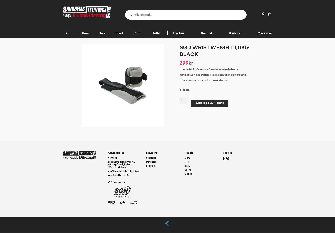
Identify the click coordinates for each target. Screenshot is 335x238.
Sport (187, 170)
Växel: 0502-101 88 (119, 175)
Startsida (151, 158)
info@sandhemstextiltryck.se (123, 171)
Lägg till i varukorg (209, 103)
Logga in (150, 166)
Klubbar (234, 33)
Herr (186, 162)
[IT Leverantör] (167, 226)
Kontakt (206, 33)
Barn (187, 166)
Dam (187, 158)
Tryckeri (178, 33)
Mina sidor (265, 33)
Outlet (188, 174)
